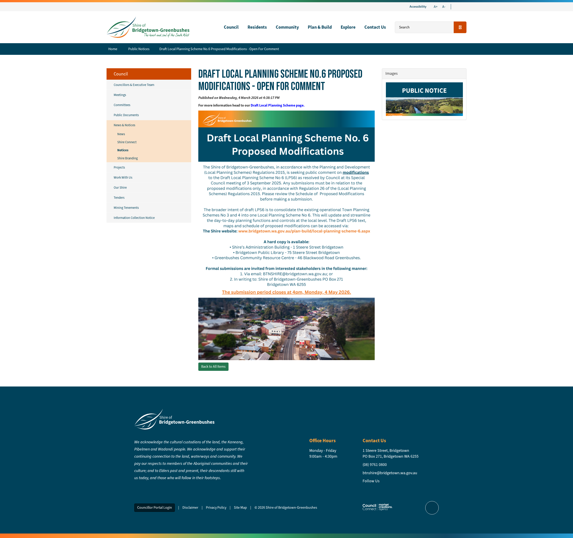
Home (112, 49)
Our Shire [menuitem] (120, 187)
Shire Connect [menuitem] (127, 142)
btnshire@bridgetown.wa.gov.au (390, 473)
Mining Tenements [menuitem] (126, 207)
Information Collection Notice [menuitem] (134, 218)
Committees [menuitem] (122, 105)
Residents (257, 27)
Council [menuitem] (121, 74)
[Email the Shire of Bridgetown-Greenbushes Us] (456, 6)
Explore (348, 27)
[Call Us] (460, 6)
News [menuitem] (121, 134)
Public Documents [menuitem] (126, 115)
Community (287, 27)
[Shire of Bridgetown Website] (174, 418)
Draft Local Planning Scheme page (277, 105)
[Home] (148, 26)
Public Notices (139, 49)
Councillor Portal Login (154, 507)
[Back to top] (432, 508)
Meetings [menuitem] (120, 95)
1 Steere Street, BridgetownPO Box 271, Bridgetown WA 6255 (391, 453)
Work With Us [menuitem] (123, 177)
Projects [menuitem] (119, 167)
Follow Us (371, 481)
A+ (436, 6)
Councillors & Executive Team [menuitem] (134, 85)
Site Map (240, 507)
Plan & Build (320, 27)
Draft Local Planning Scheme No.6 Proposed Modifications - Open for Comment (219, 49)
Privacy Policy (216, 507)
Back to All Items (213, 366)
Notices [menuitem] (122, 150)
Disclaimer (190, 507)
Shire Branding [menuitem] (127, 158)
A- (443, 6)
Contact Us (375, 27)
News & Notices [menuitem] (124, 125)
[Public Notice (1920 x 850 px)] (424, 99)
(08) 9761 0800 (375, 464)
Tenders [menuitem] (119, 197)
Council (231, 27)
